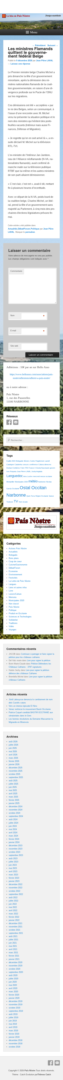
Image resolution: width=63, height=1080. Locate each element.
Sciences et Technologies (20, 616)
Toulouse (9, 502)
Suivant (52, 45)
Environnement (15, 574)
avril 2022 (13, 910)
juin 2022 (13, 904)
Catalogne (10, 464)
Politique (35, 229)
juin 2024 (13, 826)
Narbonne (42, 482)
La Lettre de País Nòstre (19, 581)
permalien (30, 232)
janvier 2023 (14, 881)
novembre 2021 (15, 926)
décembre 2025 (15, 767)
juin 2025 (13, 787)
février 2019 (14, 1034)
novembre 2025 (15, 771)
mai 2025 (13, 790)
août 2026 (13, 741)
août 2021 (13, 936)
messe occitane (46, 476)
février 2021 (14, 956)
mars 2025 (13, 797)
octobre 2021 (14, 930)
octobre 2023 (14, 852)
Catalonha (18, 464)
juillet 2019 (13, 1017)
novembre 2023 (15, 849)
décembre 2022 (15, 884)
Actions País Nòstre (18, 548)
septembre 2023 (16, 855)
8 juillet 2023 (10, 461)
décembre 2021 (15, 923)
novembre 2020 (15, 965)
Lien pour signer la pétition (38, 660)
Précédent (39, 45)
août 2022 (13, 897)
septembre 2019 (16, 1011)
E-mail (13, 330)
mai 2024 (13, 829)
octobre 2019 (14, 1008)
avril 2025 (13, 793)
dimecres (47, 464)
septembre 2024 (16, 816)
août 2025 (13, 780)
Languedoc (14, 476)
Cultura (41, 464)
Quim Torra (30, 496)
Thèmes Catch (44, 1074)
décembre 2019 (15, 1001)
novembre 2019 (15, 1004)
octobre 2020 (14, 969)
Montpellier (10, 482)
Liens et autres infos (18, 587)
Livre (11, 591)
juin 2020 (13, 982)
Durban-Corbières (13, 468)
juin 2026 (13, 748)
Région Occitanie (41, 496)
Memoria (12, 597)
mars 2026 (13, 758)
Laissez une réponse (20, 64)
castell (47, 461)
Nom (12, 315)
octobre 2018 (14, 1047)
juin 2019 (13, 1021)
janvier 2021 (14, 959)
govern (52, 468)
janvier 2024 (14, 842)
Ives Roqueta (11, 471)
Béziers (27, 461)
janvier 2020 (14, 998)
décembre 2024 (15, 806)
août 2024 (13, 819)
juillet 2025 (13, 784)
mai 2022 (13, 907)
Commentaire (16, 271)
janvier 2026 (14, 764)
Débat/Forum (24, 229)
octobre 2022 (14, 891)
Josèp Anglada (36, 471)
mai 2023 (13, 868)
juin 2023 (13, 865)
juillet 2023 (13, 862)
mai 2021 (13, 946)
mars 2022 (13, 914)
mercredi (36, 476)
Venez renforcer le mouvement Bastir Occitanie (30, 709)
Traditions (13, 623)
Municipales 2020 (21, 482)
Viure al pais (23, 502)
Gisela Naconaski (42, 468)
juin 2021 (13, 943)
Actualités (12, 229)
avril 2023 (13, 871)
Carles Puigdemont (37, 461)
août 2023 (13, 858)
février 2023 (14, 878)
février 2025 (14, 800)
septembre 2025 (16, 777)
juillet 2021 (13, 939)
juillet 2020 (13, 978)
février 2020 (14, 995)
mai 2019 (13, 1024)
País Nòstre (14, 607)
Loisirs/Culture (15, 594)
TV (16, 501)
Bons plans (14, 558)
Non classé (14, 604)
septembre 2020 (16, 972)
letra (25, 476)
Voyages (12, 629)
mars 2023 (13, 874)
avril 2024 (13, 832)
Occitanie (15, 488)
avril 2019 (13, 1027)
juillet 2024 (13, 823)
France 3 (32, 468)
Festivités (13, 578)
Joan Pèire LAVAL (44, 60)
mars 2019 (13, 1030)
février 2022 (14, 917)
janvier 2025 (14, 803)
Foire (22, 468)
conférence (33, 464)
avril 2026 (13, 755)
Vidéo (11, 626)
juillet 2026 (13, 745)
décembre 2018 (15, 1040)
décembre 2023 (15, 845)
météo (33, 481)
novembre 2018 (15, 1043)
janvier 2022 (14, 920)
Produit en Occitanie (18, 613)
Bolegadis (19, 461)
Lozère (29, 476)
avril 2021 (13, 949)
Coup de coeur (15, 561)
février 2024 (14, 839)
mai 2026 (13, 751)
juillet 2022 (13, 901)
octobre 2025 (14, 774)
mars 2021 (13, 952)
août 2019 (13, 1014)
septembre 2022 (16, 894)
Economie (13, 571)
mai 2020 (13, 985)
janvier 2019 (14, 1037)
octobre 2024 (14, 813)
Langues (12, 584)
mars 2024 (13, 836)
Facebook (9, 422)
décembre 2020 (15, 962)
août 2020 (13, 975)
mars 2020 (13, 991)
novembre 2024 (15, 810)
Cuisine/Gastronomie (18, 565)
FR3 (26, 468)
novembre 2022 (15, 887)
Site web (14, 346)
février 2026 (14, 761)
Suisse (51, 496)
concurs (26, 464)
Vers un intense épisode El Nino (23, 706)
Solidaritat (13, 620)
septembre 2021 (16, 933)
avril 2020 (13, 988)
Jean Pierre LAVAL (24, 471)
